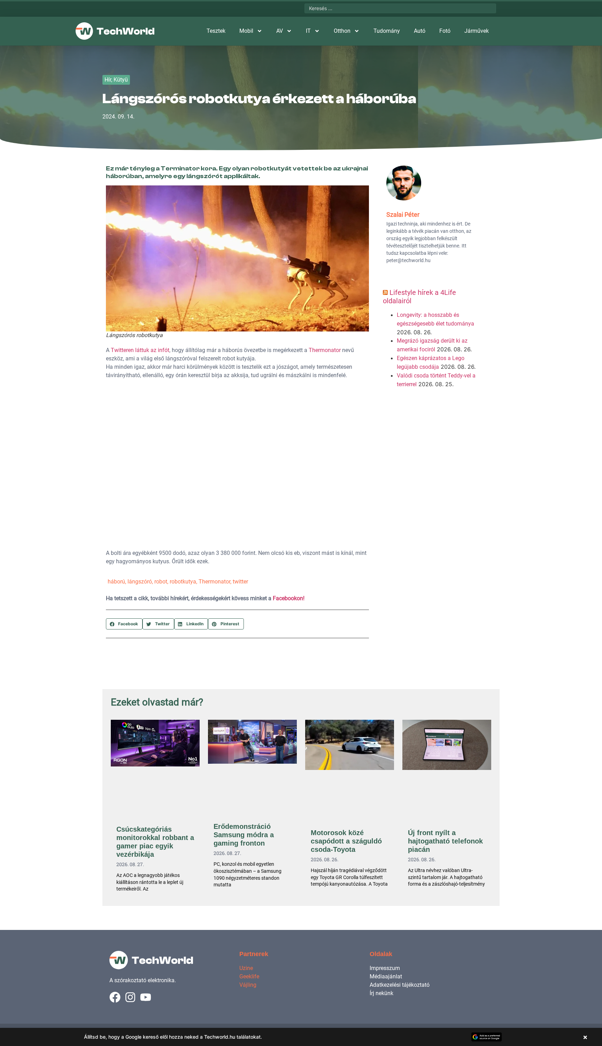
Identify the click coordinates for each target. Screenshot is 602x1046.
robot (160, 581)
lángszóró (140, 581)
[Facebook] (115, 997)
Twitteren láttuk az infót (140, 350)
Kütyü (121, 79)
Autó (419, 31)
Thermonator (325, 350)
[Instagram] (130, 997)
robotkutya (183, 581)
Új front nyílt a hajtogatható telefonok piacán (445, 841)
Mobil (246, 31)
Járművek (476, 31)
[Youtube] (145, 997)
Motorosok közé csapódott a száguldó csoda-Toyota (346, 841)
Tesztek (216, 31)
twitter (240, 581)
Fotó (444, 31)
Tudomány (386, 31)
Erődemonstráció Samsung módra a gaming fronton (244, 835)
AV (279, 31)
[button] (124, 623)
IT (308, 31)
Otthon (342, 31)
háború (116, 581)
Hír (108, 79)
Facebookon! (288, 598)
